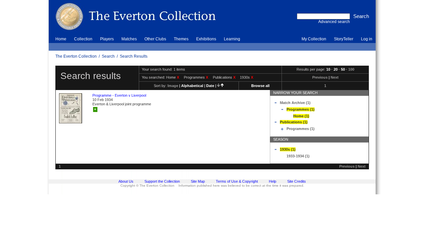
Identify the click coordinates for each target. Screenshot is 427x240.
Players (107, 39)
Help (272, 181)
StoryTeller (343, 39)
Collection (83, 39)
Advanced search (334, 21)
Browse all (260, 86)
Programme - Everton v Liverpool (119, 95)
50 (343, 69)
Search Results (133, 56)
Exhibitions (206, 39)
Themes (181, 39)
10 (328, 69)
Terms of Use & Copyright (237, 181)
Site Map (198, 181)
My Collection (314, 39)
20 (336, 69)
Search (108, 56)
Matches (129, 39)
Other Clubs (155, 39)
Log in (366, 39)
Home (60, 39)
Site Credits (296, 181)
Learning (232, 39)
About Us (125, 181)
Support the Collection (162, 181)
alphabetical (192, 86)
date (210, 86)
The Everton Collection (76, 56)
